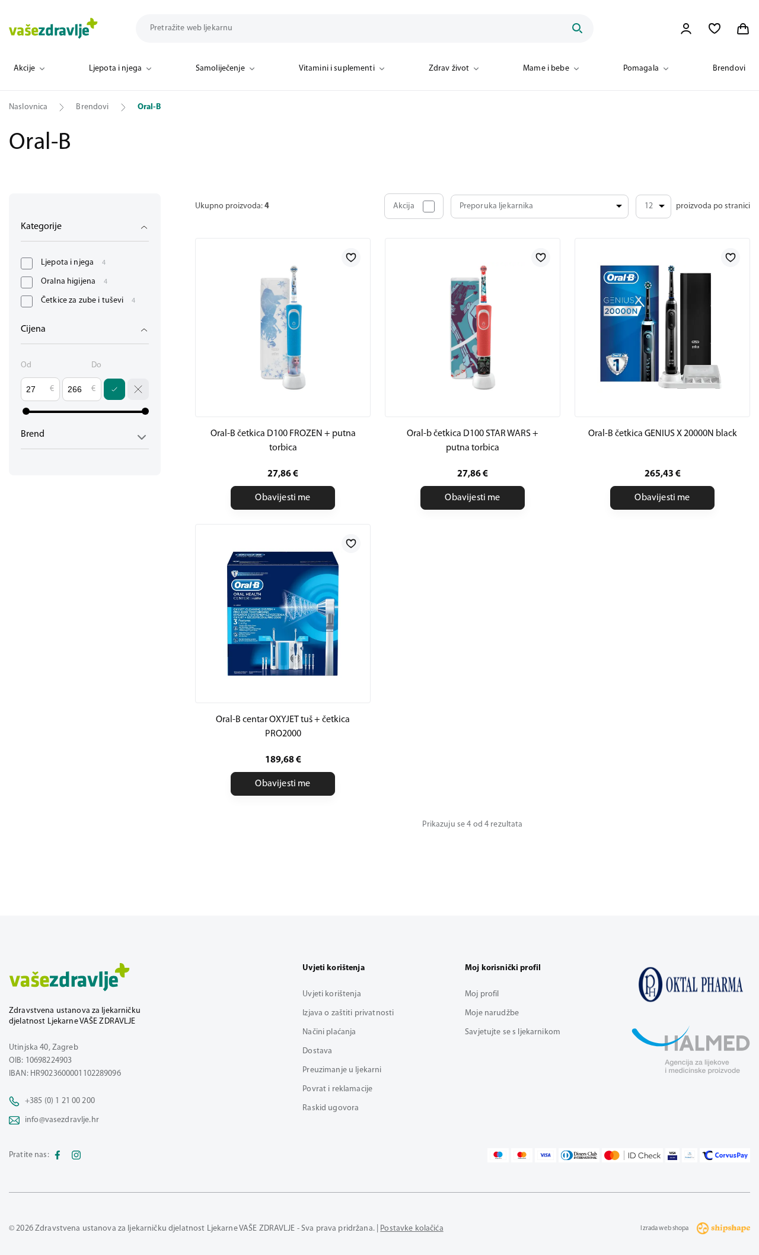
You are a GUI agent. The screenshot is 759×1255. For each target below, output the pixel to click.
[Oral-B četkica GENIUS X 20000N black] (662, 328)
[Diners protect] (689, 1155)
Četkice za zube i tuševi (88, 300)
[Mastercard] (521, 1155)
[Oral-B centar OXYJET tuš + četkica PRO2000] (283, 614)
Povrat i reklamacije (337, 1089)
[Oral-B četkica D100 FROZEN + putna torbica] (283, 328)
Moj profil (482, 994)
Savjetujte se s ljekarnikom (512, 1032)
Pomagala (641, 68)
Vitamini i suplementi (337, 68)
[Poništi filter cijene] (138, 389)
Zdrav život (449, 68)
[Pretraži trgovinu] (577, 28)
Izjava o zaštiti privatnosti (348, 1013)
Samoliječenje (220, 68)
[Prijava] (686, 28)
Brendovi (729, 68)
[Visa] (545, 1155)
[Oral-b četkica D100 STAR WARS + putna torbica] (472, 328)
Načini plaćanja (329, 1032)
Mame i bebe (546, 68)
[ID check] (632, 1155)
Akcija (403, 206)
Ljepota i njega (115, 68)
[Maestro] (498, 1155)
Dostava (317, 1051)
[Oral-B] (691, 984)
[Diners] (579, 1155)
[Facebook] (57, 1155)
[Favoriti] (714, 28)
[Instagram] (76, 1155)
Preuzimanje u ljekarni (341, 1070)
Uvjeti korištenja (331, 994)
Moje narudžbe (492, 1013)
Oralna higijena (74, 281)
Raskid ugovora (330, 1108)
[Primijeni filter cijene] (114, 389)
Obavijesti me (282, 498)
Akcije (24, 68)
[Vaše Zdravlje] (53, 28)
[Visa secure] (672, 1155)
